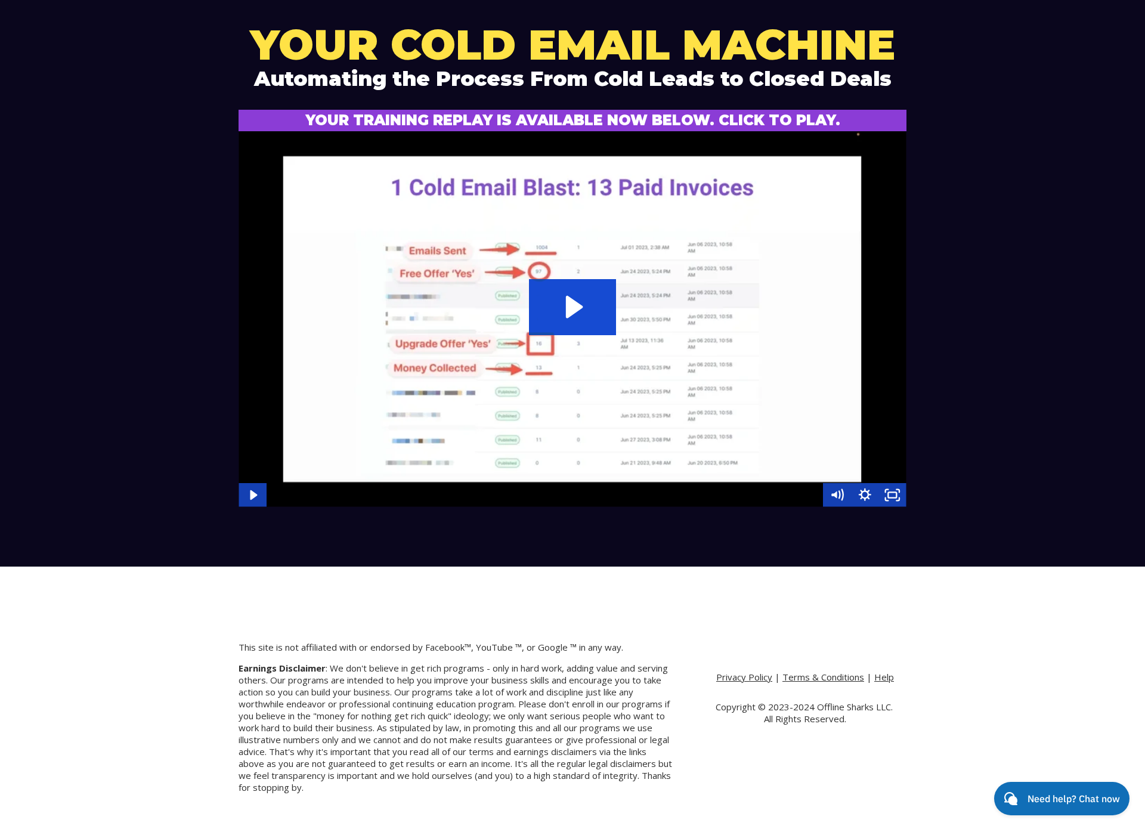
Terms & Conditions (823, 677)
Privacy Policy (744, 677)
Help (884, 677)
